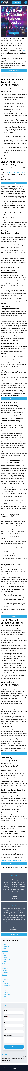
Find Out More (14, 616)
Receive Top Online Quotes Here (14, 398)
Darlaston (4, 970)
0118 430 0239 (17, 2)
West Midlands (6, 985)
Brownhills (5, 992)
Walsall (4, 981)
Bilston (4, 961)
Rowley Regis (8, 860)
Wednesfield (5, 979)
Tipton (24, 860)
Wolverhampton (6, 977)
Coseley (3, 860)
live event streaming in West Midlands (16, 172)
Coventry (4, 998)
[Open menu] (25, 2)
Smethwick (5, 972)
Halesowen (5, 966)
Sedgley (15, 860)
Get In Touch (14, 753)
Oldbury (4, 955)
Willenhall (4, 974)
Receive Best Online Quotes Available (14, 183)
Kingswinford (5, 957)
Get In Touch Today (14, 70)
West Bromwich (6, 959)
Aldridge (4, 990)
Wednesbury (5, 963)
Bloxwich (4, 987)
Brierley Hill (20, 860)
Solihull (4, 996)
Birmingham (5, 983)
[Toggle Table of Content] (14, 75)
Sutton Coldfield (6, 994)
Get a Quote (13, 33)
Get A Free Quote (14, 934)
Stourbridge (5, 968)
